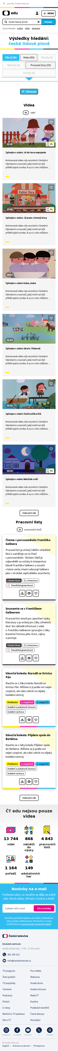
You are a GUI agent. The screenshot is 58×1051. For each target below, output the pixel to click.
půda (27, 28)
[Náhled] (29, 593)
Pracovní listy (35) (40, 65)
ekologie (36, 28)
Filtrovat (31, 91)
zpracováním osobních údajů (36, 924)
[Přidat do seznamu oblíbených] (51, 122)
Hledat (48, 21)
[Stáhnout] (22, 593)
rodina (20, 28)
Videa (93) (28, 57)
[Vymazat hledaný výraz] (38, 22)
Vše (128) (11, 57)
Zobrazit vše (29, 512)
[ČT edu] (10, 14)
